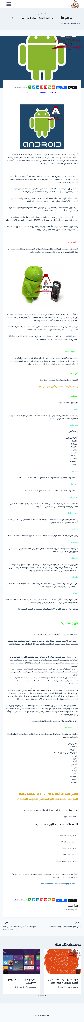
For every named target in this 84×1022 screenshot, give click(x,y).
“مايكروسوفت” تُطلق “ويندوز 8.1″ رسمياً (21, 981)
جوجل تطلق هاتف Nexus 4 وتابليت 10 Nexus (65, 925)
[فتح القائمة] (8, 4)
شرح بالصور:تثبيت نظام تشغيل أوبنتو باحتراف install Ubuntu (63, 981)
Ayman (73, 23)
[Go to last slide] (78, 971)
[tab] (45, 995)
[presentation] (62, 961)
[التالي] (6, 971)
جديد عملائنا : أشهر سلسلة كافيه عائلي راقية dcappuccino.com (19, 926)
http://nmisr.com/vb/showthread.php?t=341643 (59, 884)
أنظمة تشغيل (42, 13)
